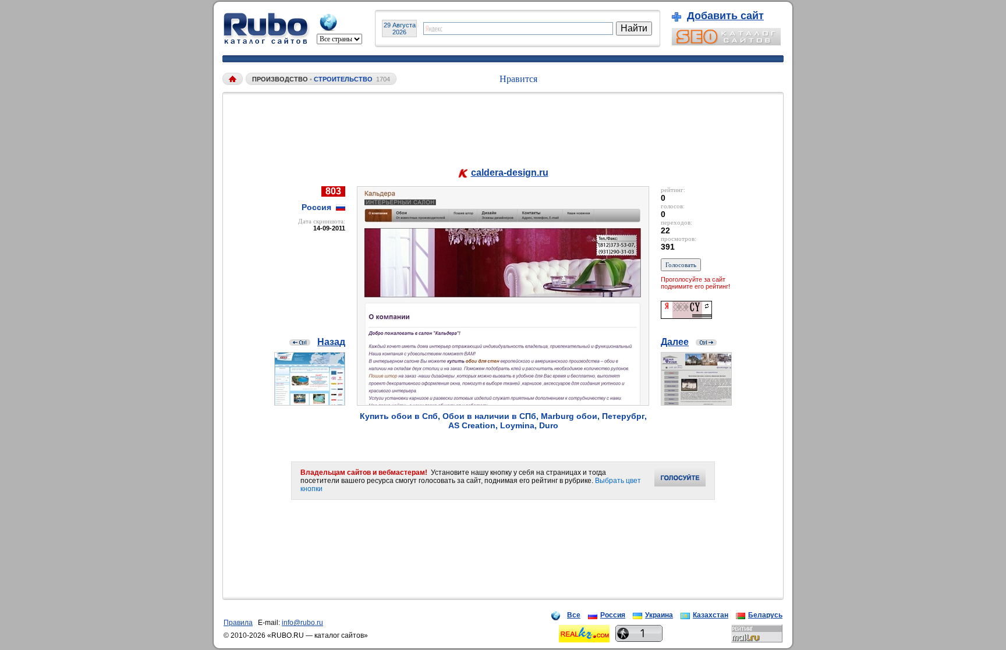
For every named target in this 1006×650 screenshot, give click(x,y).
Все (573, 615)
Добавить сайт (725, 16)
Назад (331, 342)
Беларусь (765, 615)
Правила (238, 623)
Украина (659, 615)
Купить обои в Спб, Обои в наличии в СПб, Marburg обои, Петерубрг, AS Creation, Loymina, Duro (503, 420)
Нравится (518, 79)
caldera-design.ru (509, 172)
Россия (612, 615)
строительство (343, 79)
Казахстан (710, 615)
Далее (675, 342)
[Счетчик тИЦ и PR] (686, 316)
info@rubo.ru (302, 623)
